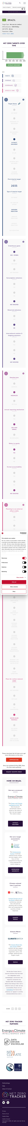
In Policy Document (15, 823)
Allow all (14, 582)
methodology (10, 989)
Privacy (4, 1111)
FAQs (3, 1086)
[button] (24, 3)
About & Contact (7, 1088)
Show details (20, 577)
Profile (15, 962)
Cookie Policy (5, 1116)
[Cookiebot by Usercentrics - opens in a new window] (20, 533)
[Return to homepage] (6, 3)
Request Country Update (14, 772)
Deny (14, 591)
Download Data (14, 759)
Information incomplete (15, 870)
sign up (23, 7)
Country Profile (15, 918)
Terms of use (5, 1113)
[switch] (24, 562)
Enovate (4, 1122)
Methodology (6, 1083)
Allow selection (14, 586)
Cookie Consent (6, 1118)
